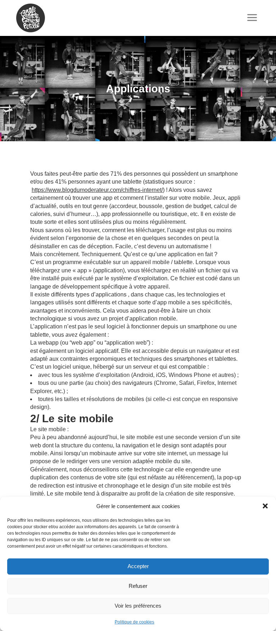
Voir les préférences (138, 606)
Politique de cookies (134, 622)
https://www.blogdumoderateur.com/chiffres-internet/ (97, 190)
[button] (265, 506)
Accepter (138, 566)
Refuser (138, 586)
